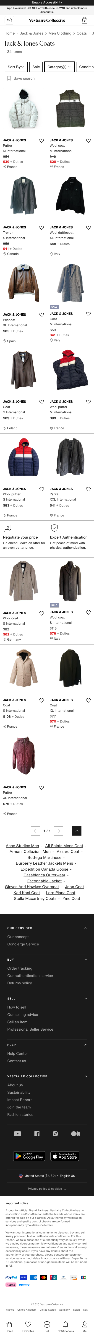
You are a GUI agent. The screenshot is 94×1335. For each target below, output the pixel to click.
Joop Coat (74, 887)
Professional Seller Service (30, 1029)
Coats (82, 33)
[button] (84, 20)
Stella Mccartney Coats (35, 898)
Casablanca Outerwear (44, 875)
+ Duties (16, 161)
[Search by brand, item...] (9, 20)
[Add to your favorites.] (41, 140)
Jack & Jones (31, 33)
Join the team (19, 1107)
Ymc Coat (71, 898)
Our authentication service (30, 975)
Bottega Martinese (44, 857)
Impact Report (19, 1099)
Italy (85, 1310)
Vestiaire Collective (27, 1076)
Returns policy (19, 983)
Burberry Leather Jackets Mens (44, 863)
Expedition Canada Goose (44, 869)
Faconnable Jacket (44, 881)
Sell (11, 999)
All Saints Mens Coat (64, 846)
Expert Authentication (69, 537)
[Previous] (35, 831)
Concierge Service (23, 944)
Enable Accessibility (47, 2)
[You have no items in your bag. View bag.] (84, 20)
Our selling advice (22, 1014)
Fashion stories (20, 1114)
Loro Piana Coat (60, 893)
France (10, 1310)
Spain (76, 1310)
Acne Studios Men (22, 846)
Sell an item (17, 1022)
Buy (10, 960)
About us (15, 1085)
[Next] (58, 831)
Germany (64, 1310)
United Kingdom (27, 1310)
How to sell (16, 1007)
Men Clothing (60, 33)
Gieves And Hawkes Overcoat (32, 887)
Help (11, 1045)
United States (48, 1310)
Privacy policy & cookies (45, 1188)
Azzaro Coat (68, 851)
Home (10, 33)
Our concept (18, 936)
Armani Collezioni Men (30, 851)
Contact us (16, 1061)
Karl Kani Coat (26, 893)
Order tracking (19, 968)
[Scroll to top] (76, 831)
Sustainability (19, 1092)
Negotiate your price (20, 537)
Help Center (17, 1053)
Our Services (19, 928)
